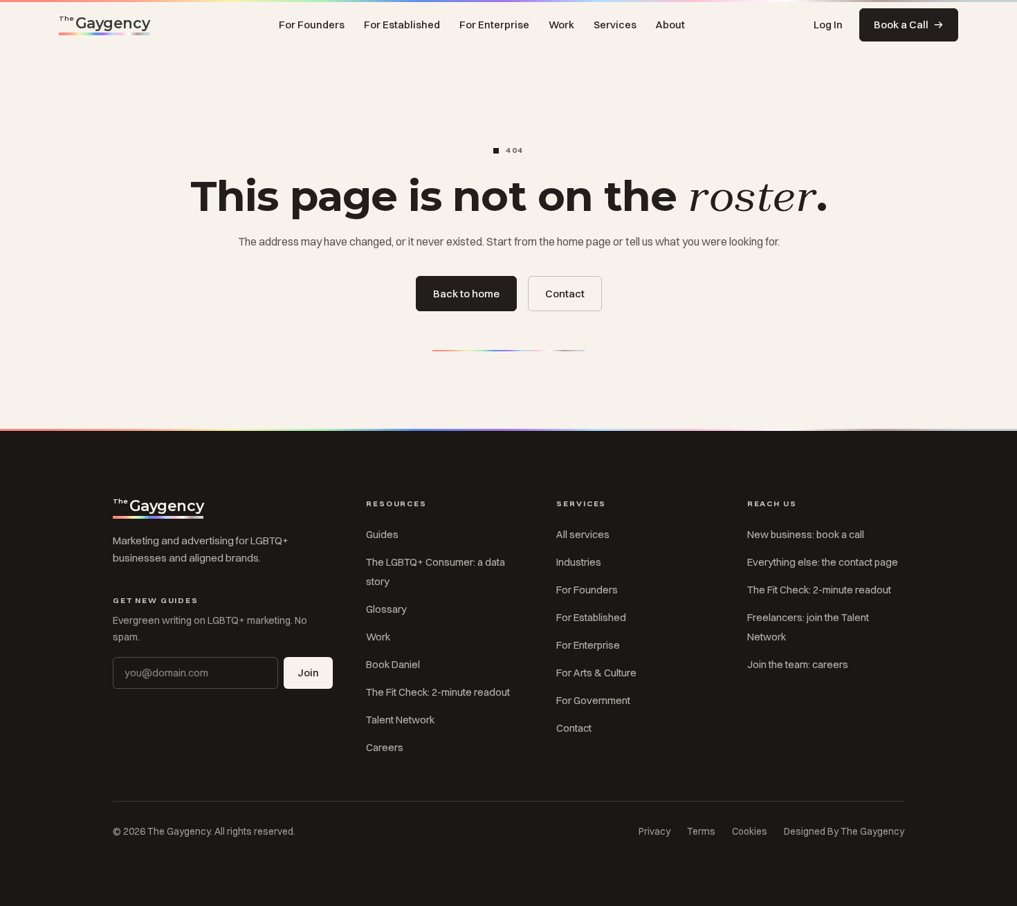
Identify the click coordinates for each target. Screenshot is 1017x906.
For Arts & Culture (596, 673)
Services (615, 25)
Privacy (654, 831)
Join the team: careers (797, 664)
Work (561, 25)
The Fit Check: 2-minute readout (438, 692)
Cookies (749, 831)
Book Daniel (393, 664)
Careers (384, 747)
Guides (382, 534)
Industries (578, 562)
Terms (701, 831)
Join (308, 673)
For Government (593, 700)
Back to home (466, 293)
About (670, 25)
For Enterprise (494, 25)
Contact (565, 293)
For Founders (312, 25)
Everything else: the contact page (822, 562)
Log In (828, 25)
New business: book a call (805, 534)
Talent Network (400, 720)
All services (583, 534)
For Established (402, 25)
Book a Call (901, 24)
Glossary (386, 609)
